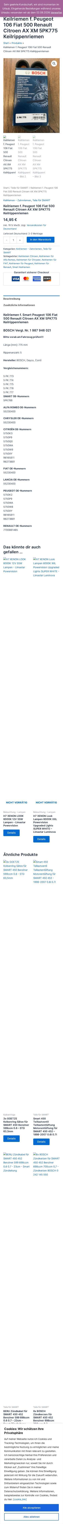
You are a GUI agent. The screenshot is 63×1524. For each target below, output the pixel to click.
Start (6, 187)
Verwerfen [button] (56, 12)
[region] (31, 1473)
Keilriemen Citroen (28, 256)
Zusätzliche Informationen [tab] (19, 305)
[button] (54, 64)
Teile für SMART (19, 187)
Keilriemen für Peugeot (21, 263)
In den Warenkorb (40, 239)
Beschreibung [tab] (11, 298)
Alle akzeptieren (31, 1507)
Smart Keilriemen (21, 267)
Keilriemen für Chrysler (28, 259)
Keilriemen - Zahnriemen (17, 200)
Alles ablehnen (32, 1516)
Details (11, 832)
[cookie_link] (20, 1499)
